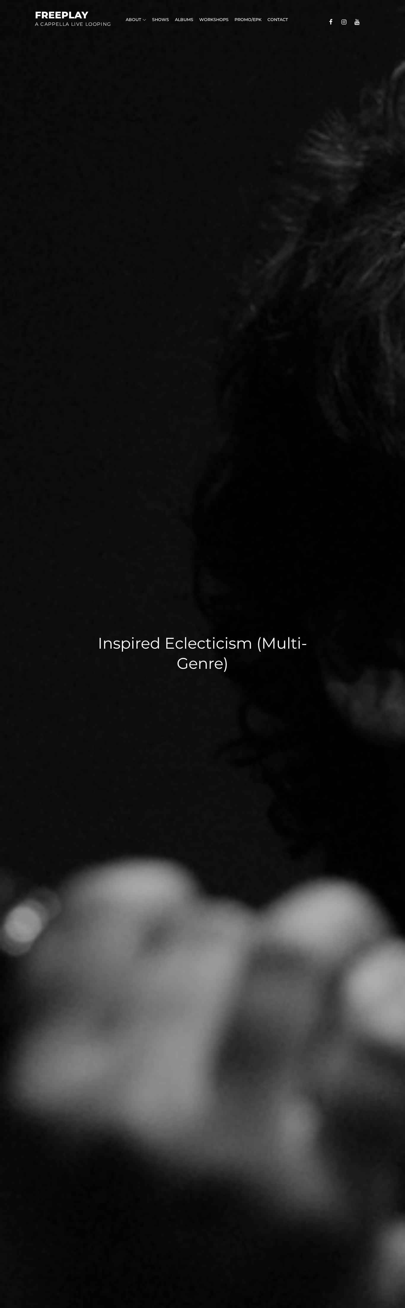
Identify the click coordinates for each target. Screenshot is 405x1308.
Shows (160, 19)
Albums (184, 19)
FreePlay (61, 15)
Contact (277, 19)
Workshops (214, 19)
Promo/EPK (248, 19)
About (133, 19)
